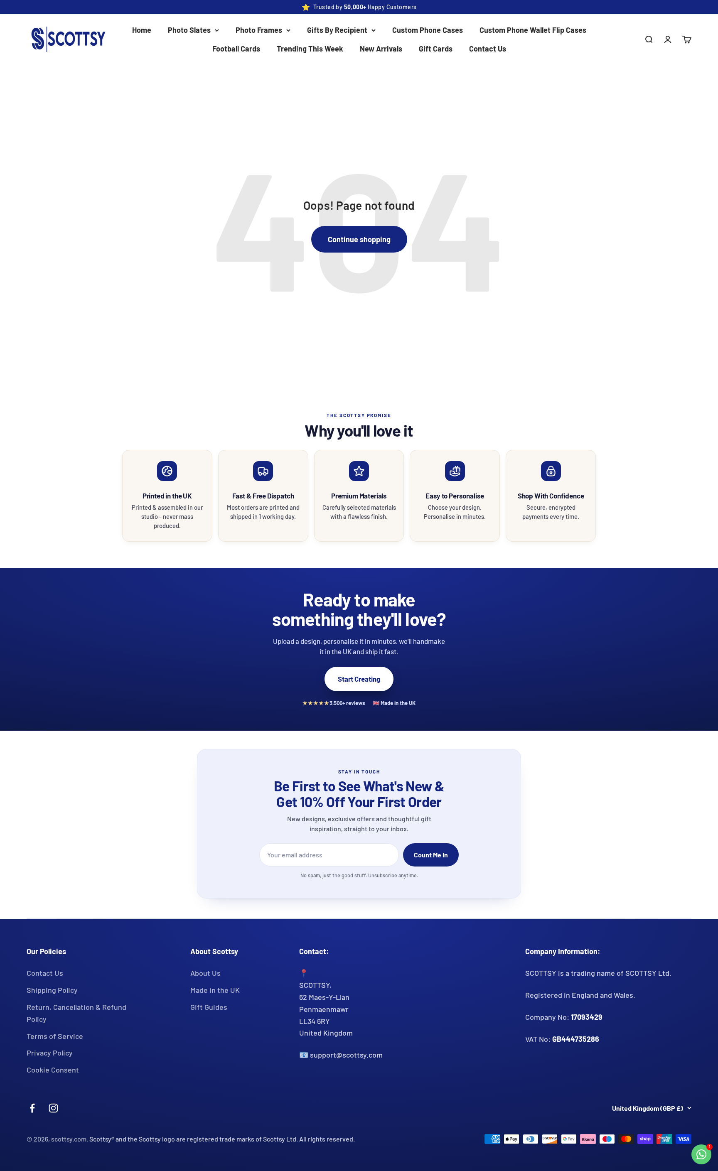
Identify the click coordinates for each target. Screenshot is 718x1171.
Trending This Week (310, 48)
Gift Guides (208, 1006)
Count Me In (431, 855)
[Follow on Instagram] (53, 1108)
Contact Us (487, 48)
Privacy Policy (50, 1052)
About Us (205, 972)
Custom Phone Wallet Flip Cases (532, 29)
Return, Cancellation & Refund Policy (76, 1013)
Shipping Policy (52, 989)
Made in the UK (215, 989)
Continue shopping (359, 239)
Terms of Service (55, 1036)
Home (141, 29)
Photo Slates (189, 29)
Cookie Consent (53, 1069)
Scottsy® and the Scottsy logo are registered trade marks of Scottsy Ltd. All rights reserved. (222, 1139)
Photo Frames (259, 29)
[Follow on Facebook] (32, 1108)
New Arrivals (381, 48)
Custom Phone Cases (427, 29)
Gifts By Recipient (337, 29)
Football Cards (236, 48)
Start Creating (359, 679)
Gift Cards (435, 48)
